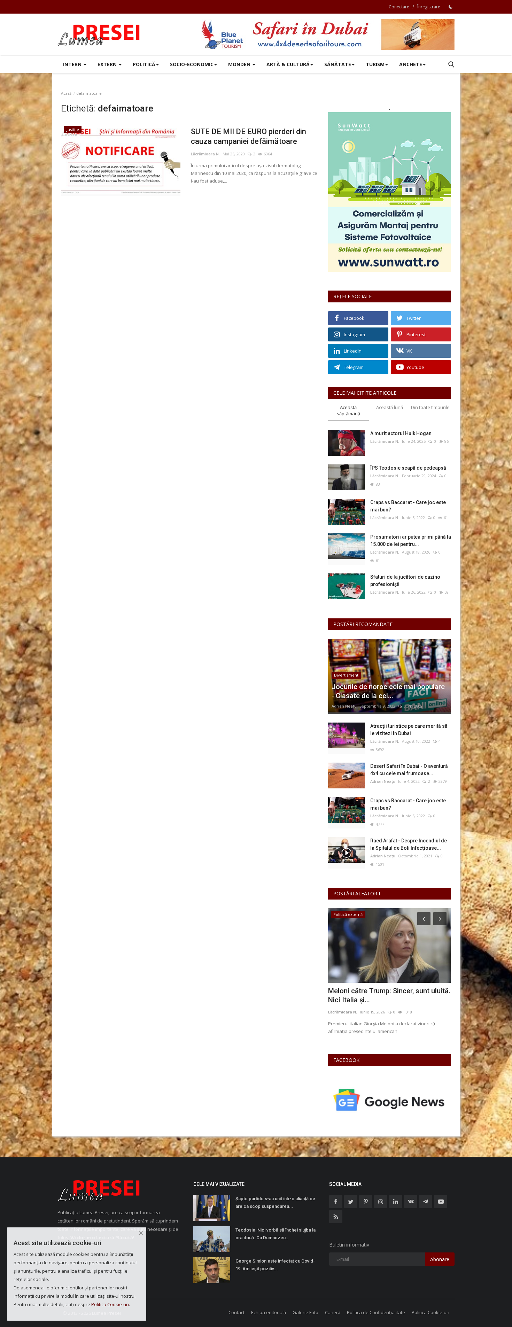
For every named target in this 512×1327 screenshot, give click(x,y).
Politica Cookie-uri (430, 1312)
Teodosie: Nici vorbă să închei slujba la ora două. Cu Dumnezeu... (275, 1233)
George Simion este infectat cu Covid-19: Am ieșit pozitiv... (275, 1264)
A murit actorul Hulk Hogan (401, 433)
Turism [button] (375, 64)
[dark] (451, 6)
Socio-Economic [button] (192, 64)
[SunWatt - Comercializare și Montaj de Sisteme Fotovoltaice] (389, 192)
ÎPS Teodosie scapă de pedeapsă (408, 468)
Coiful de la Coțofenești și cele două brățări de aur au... (387, 995)
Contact (236, 1312)
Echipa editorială (268, 1312)
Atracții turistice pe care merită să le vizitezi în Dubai (409, 729)
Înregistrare (428, 7)
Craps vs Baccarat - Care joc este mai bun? (408, 506)
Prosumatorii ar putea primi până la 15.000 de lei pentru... (410, 540)
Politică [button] (144, 64)
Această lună (389, 407)
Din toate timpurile (430, 407)
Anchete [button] (410, 64)
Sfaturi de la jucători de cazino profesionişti (405, 580)
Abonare (439, 1259)
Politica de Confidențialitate (376, 1312)
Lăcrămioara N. (205, 153)
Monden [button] (240, 64)
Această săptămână (348, 410)
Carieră (332, 1312)
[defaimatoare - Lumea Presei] (99, 34)
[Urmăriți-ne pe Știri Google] (389, 1099)
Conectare (399, 7)
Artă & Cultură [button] (288, 64)
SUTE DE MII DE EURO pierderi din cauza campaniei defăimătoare (248, 136)
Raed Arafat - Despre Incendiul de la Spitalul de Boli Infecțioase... (408, 844)
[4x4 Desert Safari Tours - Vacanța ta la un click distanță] (328, 34)
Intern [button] (73, 64)
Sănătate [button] (337, 64)
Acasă (66, 93)
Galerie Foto (305, 1312)
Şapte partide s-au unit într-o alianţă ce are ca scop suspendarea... (275, 1202)
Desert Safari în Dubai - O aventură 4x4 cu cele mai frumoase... (409, 769)
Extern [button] (108, 64)
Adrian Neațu (344, 706)
